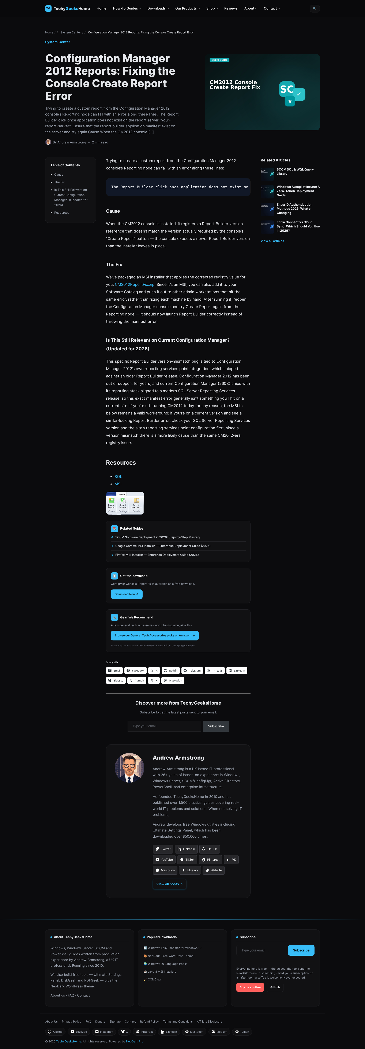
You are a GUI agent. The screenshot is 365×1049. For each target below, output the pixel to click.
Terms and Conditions (178, 1021)
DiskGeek (68, 980)
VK (231, 861)
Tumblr (242, 1033)
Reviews (231, 8)
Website (213, 871)
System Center (70, 32)
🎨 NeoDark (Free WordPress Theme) (169, 956)
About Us (51, 1021)
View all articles (272, 241)
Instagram (104, 1033)
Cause (58, 174)
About (249, 8)
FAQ (71, 995)
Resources (61, 213)
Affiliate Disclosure (209, 1021)
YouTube (164, 861)
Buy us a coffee (250, 987)
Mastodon (165, 871)
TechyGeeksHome (72, 9)
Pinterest (210, 861)
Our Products (186, 8)
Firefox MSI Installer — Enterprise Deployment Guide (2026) (157, 554)
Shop (210, 8)
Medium (219, 1033)
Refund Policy (149, 1021)
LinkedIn (186, 850)
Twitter (162, 850)
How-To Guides (125, 8)
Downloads (156, 8)
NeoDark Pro (134, 1041)
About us (57, 995)
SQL (118, 476)
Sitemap (115, 1021)
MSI (117, 484)
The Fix (59, 182)
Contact (270, 8)
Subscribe (216, 726)
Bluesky (190, 871)
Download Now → (127, 594)
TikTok (187, 861)
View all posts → (169, 884)
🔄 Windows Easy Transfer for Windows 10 (172, 948)
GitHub (209, 850)
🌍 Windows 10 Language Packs (165, 963)
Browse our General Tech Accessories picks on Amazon (152, 635)
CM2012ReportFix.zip (134, 284)
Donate (100, 1021)
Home (101, 8)
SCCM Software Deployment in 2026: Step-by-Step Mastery (157, 537)
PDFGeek (91, 980)
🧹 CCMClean (152, 979)
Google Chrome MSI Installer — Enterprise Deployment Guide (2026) (163, 546)
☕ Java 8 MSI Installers (159, 971)
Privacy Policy (71, 1021)
